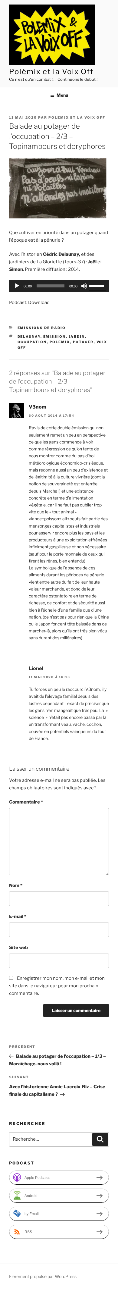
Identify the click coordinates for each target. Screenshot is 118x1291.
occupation (32, 342)
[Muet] (84, 286)
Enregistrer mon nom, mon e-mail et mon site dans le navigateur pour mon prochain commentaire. (57, 986)
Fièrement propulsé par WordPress (43, 1276)
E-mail (17, 916)
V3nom (37, 407)
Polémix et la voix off (76, 117)
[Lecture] (17, 286)
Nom (15, 885)
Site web (18, 947)
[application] (59, 286)
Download (39, 302)
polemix (60, 342)
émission (54, 336)
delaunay (29, 336)
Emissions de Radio (42, 328)
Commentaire (26, 802)
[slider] (97, 285)
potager (83, 342)
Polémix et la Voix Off (51, 71)
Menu (62, 95)
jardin (77, 336)
